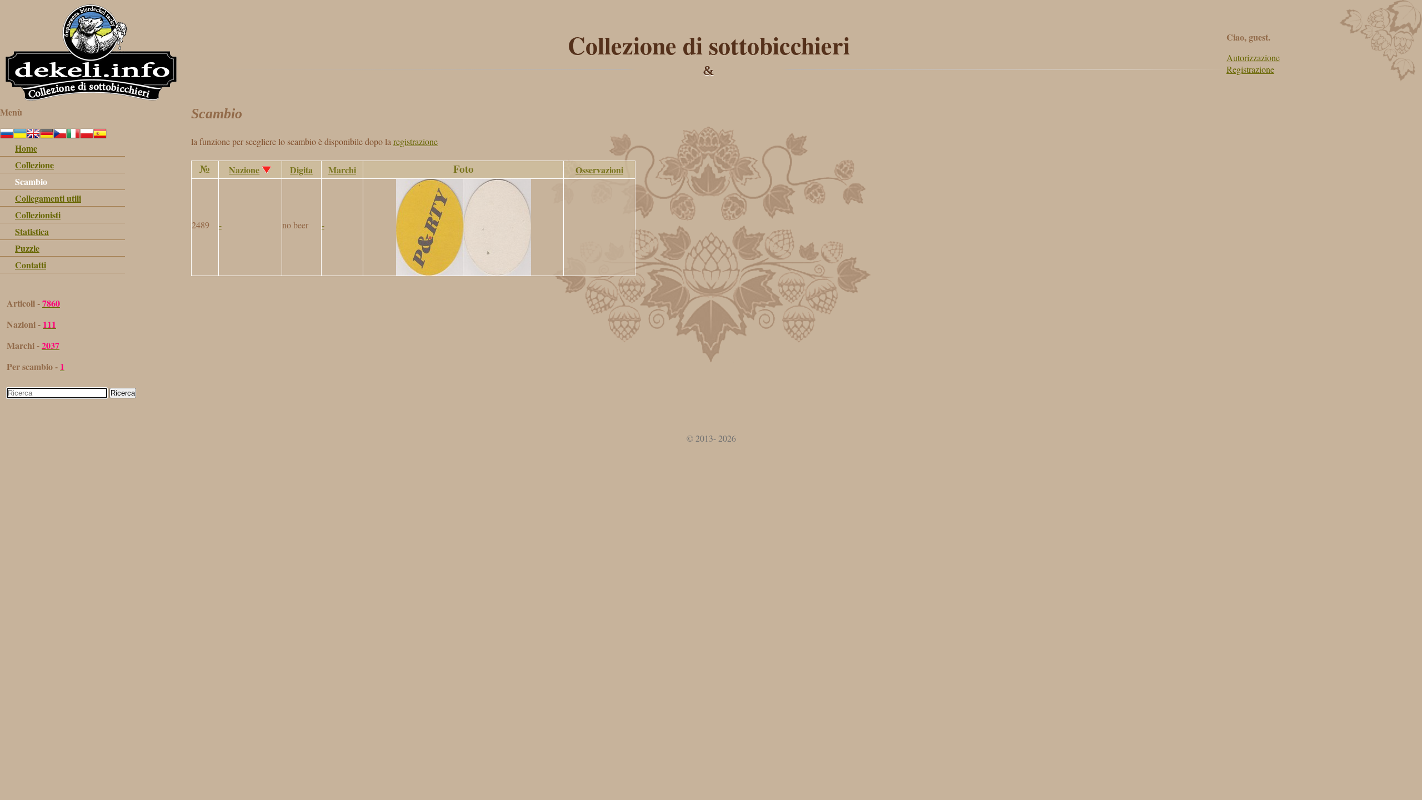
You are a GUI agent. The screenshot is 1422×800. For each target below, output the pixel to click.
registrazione (415, 141)
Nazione (244, 169)
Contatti (30, 264)
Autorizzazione (1253, 57)
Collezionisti (38, 214)
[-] (463, 272)
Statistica (32, 231)
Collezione (34, 164)
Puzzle (27, 248)
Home (26, 148)
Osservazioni (599, 169)
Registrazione (1250, 69)
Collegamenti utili (48, 198)
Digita (301, 169)
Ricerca (123, 393)
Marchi (342, 169)
